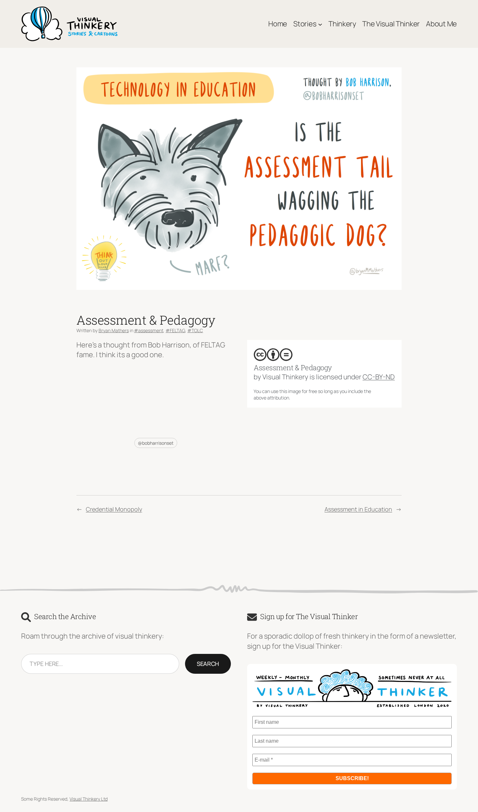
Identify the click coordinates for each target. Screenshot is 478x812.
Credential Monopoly (114, 509)
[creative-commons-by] (273, 354)
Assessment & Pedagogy (293, 367)
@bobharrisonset (156, 443)
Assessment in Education (358, 509)
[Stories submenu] (320, 24)
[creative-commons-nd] (286, 354)
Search (208, 664)
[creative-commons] (260, 354)
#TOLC (195, 330)
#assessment (148, 330)
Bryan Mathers (114, 330)
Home (277, 24)
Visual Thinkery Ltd (89, 799)
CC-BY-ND (379, 376)
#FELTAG (175, 330)
